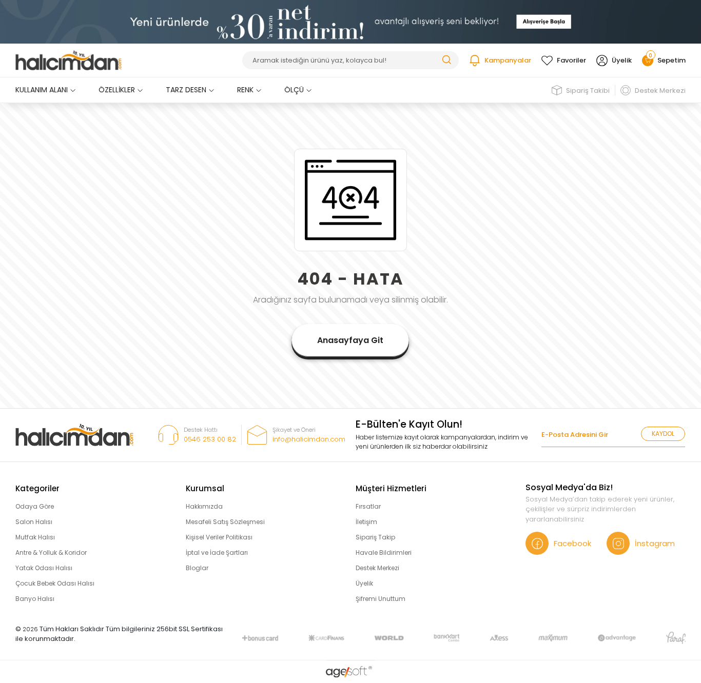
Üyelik (622, 60)
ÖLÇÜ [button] (294, 90)
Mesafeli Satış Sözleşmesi (225, 521)
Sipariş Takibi (588, 90)
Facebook (572, 543)
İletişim (366, 521)
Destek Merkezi (660, 90)
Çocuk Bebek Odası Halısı (54, 583)
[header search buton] (446, 59)
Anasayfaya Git (350, 340)
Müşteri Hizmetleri (391, 488)
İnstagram (655, 543)
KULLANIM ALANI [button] (41, 90)
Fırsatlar (368, 506)
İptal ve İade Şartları (217, 552)
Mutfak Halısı (35, 537)
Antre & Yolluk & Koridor (51, 552)
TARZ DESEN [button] (186, 90)
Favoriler (571, 60)
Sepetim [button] (667, 60)
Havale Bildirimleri (384, 552)
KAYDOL (663, 433)
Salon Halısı (33, 521)
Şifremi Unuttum (380, 598)
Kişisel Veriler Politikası (219, 537)
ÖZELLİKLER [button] (117, 90)
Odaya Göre (34, 506)
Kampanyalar (507, 60)
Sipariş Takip (375, 537)
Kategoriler (37, 488)
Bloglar (197, 568)
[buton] (350, 21)
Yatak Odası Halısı (43, 568)
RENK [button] (245, 90)
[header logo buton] (68, 60)
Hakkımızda (204, 506)
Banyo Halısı (34, 598)
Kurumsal (205, 488)
